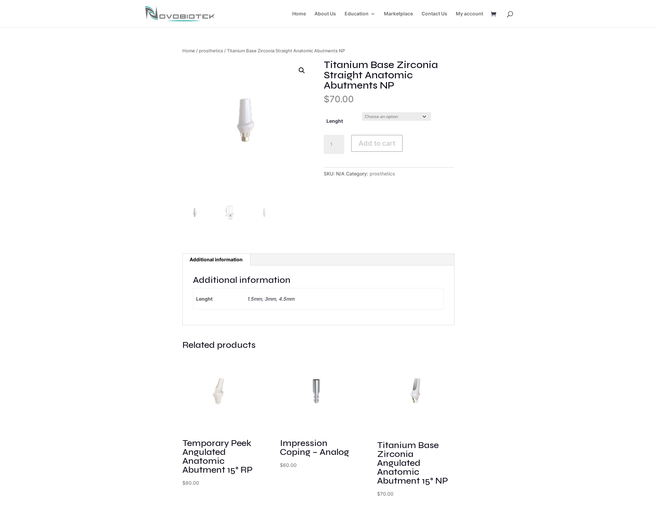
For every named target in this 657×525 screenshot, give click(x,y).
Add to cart (377, 143)
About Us (325, 13)
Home (299, 13)
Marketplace (398, 13)
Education (357, 13)
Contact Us (434, 13)
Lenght (334, 121)
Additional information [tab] (216, 259)
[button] (302, 70)
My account (469, 13)
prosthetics (211, 50)
